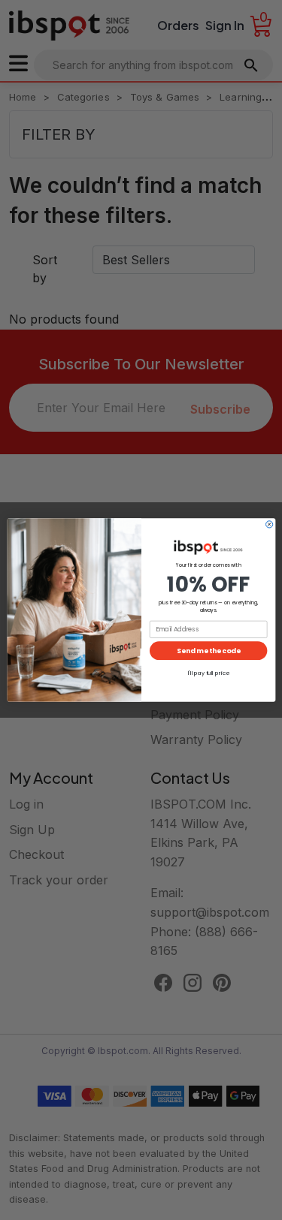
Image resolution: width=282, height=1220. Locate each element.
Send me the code (208, 650)
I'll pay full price (208, 673)
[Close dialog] (268, 524)
